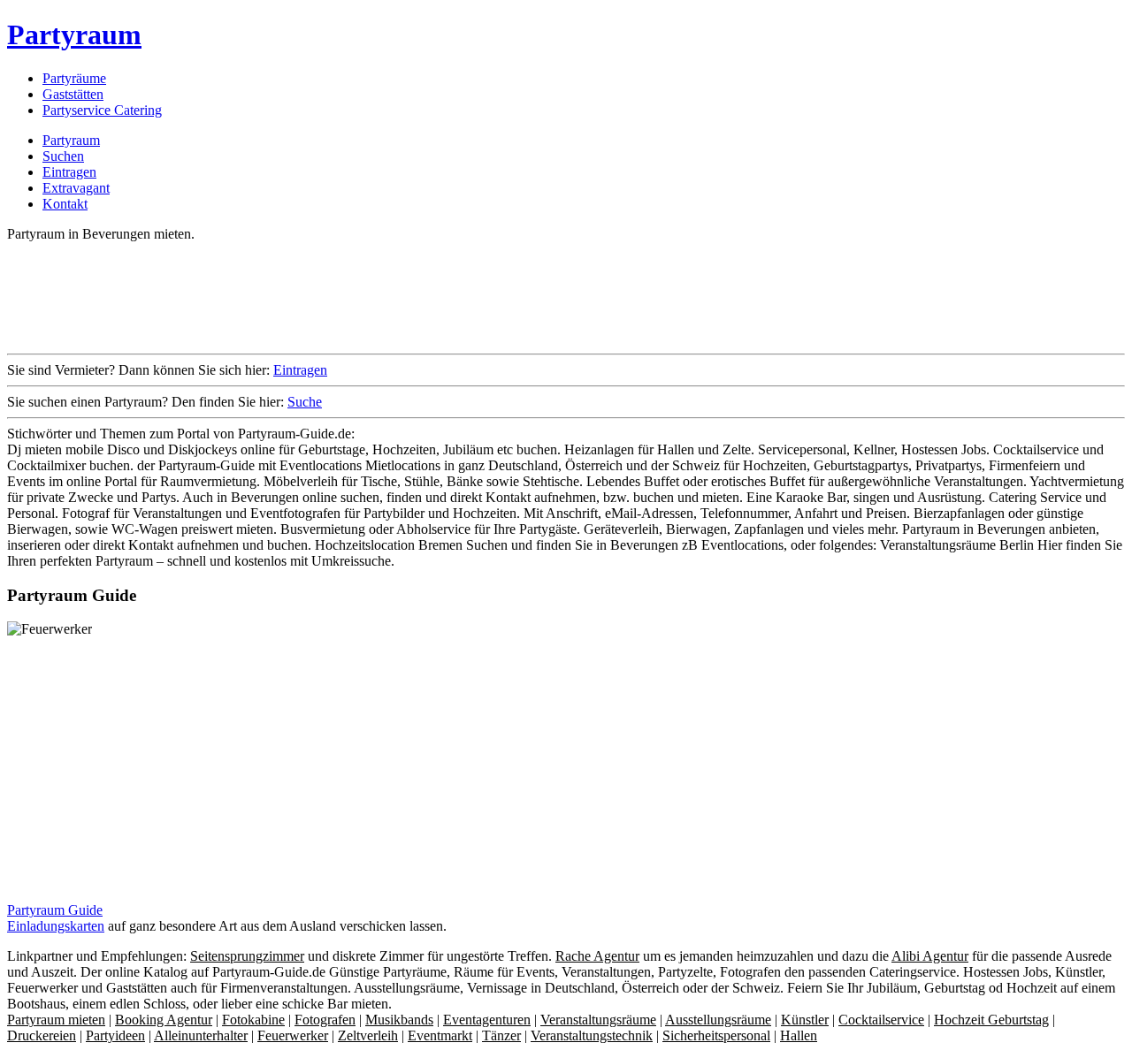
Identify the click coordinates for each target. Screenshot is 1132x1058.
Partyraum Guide (55, 909)
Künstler (805, 1019)
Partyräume (74, 78)
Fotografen (325, 1019)
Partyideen (115, 1035)
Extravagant (76, 187)
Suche (304, 401)
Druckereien (41, 1035)
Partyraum (74, 34)
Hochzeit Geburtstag (991, 1019)
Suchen (63, 156)
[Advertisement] (329, 296)
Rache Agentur (597, 955)
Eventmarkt (440, 1035)
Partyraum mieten (56, 1019)
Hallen (798, 1035)
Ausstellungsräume (718, 1019)
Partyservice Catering (102, 110)
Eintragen (69, 171)
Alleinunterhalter (201, 1035)
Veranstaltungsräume (598, 1019)
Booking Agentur (163, 1019)
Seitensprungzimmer (247, 955)
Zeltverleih (368, 1035)
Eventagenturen (487, 1019)
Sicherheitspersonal (716, 1035)
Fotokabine (253, 1019)
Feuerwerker (292, 1035)
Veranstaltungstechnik (592, 1035)
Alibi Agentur (929, 955)
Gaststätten (72, 94)
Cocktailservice (881, 1019)
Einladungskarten (55, 925)
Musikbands (399, 1019)
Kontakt (65, 203)
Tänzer (501, 1035)
